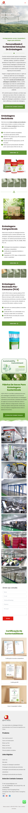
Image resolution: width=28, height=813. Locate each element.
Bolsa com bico (6, 745)
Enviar (8, 618)
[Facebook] (3, 796)
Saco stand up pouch (7, 738)
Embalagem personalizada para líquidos (12, 774)
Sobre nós (4, 759)
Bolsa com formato (6, 747)
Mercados (4, 762)
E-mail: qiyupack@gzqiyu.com (9, 783)
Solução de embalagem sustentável (11, 764)
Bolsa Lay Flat (5, 743)
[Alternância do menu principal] (25, 2)
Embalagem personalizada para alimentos (12, 767)
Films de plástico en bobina (9, 750)
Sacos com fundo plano (8, 740)
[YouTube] (6, 796)
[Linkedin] (9, 796)
